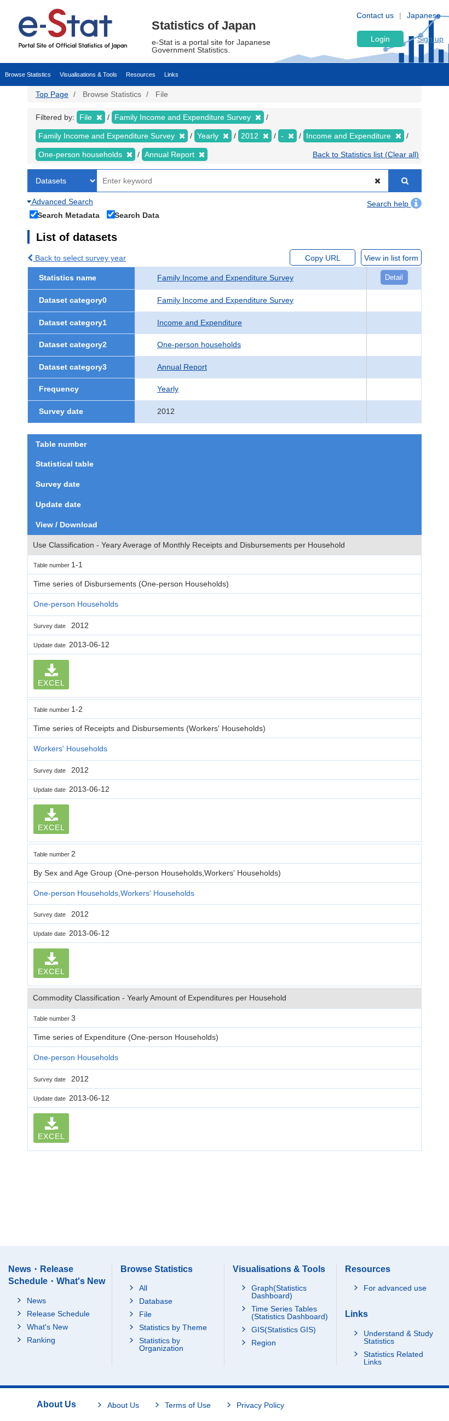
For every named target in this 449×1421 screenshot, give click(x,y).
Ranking (41, 1340)
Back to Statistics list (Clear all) (366, 154)
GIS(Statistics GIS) (283, 1329)
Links (171, 74)
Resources (141, 74)
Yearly (168, 388)
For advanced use (395, 1288)
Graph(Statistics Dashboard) (279, 1291)
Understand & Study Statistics (398, 1337)
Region (263, 1343)
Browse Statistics (28, 74)
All (143, 1288)
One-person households (199, 344)
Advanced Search (61, 201)
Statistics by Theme (173, 1327)
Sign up (430, 38)
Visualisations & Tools (88, 74)
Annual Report (182, 367)
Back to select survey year (79, 258)
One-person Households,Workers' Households (113, 893)
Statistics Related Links (393, 1358)
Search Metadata (68, 215)
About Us (123, 1405)
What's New (47, 1327)
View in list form (391, 258)
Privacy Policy (260, 1405)
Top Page (52, 94)
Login (380, 38)
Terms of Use (188, 1405)
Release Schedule (58, 1314)
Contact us (375, 15)
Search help (389, 203)
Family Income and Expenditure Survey (225, 277)
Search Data (136, 215)
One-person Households (75, 604)
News (36, 1300)
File (145, 1314)
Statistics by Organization (161, 1344)
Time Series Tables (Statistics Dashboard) (289, 1312)
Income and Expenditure (199, 322)
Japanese (424, 15)
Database (155, 1301)
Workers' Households (70, 748)
